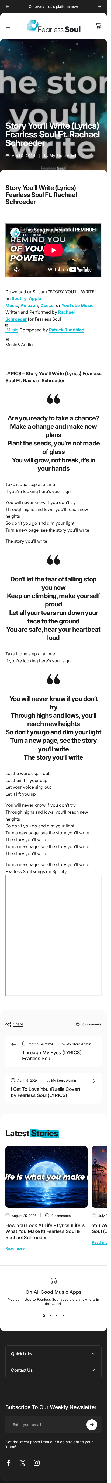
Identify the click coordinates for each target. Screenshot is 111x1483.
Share (18, 1024)
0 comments (92, 1024)
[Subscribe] (91, 1424)
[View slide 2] (50, 1315)
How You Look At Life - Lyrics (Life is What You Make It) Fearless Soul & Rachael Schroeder (45, 1231)
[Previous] (7, 6)
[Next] (99, 6)
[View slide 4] (63, 1315)
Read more (15, 1248)
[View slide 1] (44, 1315)
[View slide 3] (57, 1315)
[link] (53, 343)
